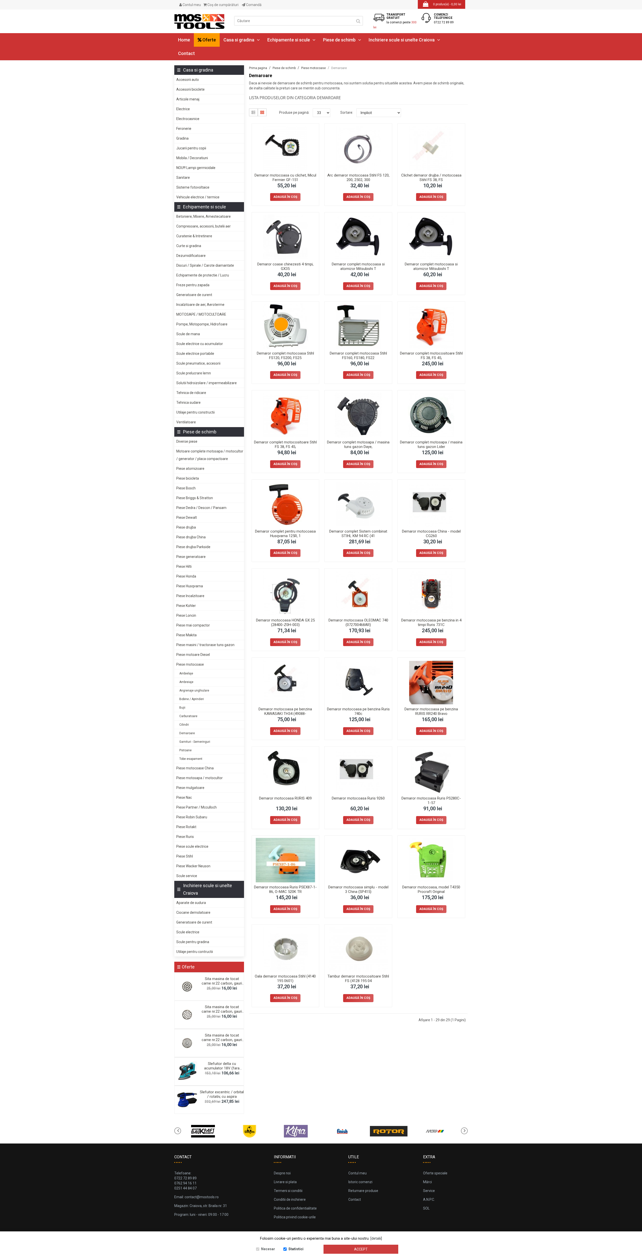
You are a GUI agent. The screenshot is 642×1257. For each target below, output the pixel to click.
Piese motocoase (190, 664)
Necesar (268, 1249)
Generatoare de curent (194, 295)
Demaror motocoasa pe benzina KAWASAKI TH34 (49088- (285, 711)
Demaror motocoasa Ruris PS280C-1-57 (431, 800)
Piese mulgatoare (190, 788)
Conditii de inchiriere (290, 1199)
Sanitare (183, 178)
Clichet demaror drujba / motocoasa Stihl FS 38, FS (431, 177)
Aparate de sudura (191, 903)
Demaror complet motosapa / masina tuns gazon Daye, (358, 444)
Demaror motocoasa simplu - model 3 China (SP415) (358, 889)
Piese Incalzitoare (190, 596)
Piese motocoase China (195, 768)
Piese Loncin (186, 615)
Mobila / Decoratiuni (192, 158)
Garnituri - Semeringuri (194, 742)
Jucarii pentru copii (191, 148)
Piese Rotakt (186, 827)
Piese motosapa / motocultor (199, 778)
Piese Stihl (184, 856)
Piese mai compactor (193, 625)
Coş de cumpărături (222, 5)
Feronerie (183, 129)
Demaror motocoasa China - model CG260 (431, 533)
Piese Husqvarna (189, 586)
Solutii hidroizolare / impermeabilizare (206, 383)
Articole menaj (187, 99)
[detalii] (376, 1238)
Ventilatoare (186, 422)
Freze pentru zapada (192, 285)
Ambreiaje (186, 682)
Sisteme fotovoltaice (192, 187)
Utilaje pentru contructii (194, 952)
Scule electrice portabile (195, 354)
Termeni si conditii (288, 1191)
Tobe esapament (190, 759)
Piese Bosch (186, 488)
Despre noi (282, 1173)
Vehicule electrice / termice (197, 197)
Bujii (182, 707)
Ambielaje (186, 673)
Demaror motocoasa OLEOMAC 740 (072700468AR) (358, 622)
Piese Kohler (186, 606)
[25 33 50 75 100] (321, 112)
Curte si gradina (188, 246)
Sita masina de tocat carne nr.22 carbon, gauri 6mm (222, 1040)
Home (184, 39)
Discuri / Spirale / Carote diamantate (205, 265)
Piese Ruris (185, 837)
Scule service (186, 876)
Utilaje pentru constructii (195, 412)
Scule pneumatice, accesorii (198, 363)
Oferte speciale (435, 1173)
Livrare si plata (285, 1182)
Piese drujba (186, 527)
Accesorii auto (187, 80)
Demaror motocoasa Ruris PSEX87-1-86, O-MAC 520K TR (285, 889)
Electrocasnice (187, 119)
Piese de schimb (339, 39)
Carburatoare (188, 716)
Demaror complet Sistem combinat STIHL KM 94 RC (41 (358, 533)
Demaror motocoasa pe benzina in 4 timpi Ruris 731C (431, 622)
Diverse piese (186, 441)
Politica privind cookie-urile (295, 1217)
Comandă (253, 5)
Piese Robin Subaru (191, 817)
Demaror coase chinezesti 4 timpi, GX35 (285, 266)
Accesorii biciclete (190, 89)
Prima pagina (258, 68)
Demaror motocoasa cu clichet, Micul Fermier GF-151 (285, 177)
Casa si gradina (238, 39)
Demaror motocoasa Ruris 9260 (358, 798)
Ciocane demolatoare (193, 912)
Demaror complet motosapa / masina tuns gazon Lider (431, 444)
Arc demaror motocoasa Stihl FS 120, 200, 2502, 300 (358, 177)
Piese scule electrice (192, 846)
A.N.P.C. (429, 1199)
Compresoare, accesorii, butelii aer (203, 226)
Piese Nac (184, 797)
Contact (186, 53)
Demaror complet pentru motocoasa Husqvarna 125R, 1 (285, 533)
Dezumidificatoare (191, 256)
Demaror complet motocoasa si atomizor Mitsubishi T (358, 266)
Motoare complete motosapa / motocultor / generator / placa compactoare (209, 455)
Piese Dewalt (186, 518)
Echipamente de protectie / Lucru (202, 275)
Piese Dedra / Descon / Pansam (201, 508)
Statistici (295, 1249)
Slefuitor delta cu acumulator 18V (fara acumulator (221, 1068)
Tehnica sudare (188, 403)
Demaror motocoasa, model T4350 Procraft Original (431, 889)
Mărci (427, 1182)
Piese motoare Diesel (193, 655)
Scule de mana (188, 334)
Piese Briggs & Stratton (194, 498)
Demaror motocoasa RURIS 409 (285, 798)
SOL (426, 1208)
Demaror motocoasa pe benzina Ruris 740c (358, 711)
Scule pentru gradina (192, 942)
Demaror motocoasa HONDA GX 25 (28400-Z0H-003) (285, 622)
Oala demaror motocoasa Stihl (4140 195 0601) (285, 978)
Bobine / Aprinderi (191, 699)
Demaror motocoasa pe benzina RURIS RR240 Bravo (431, 711)
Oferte (208, 39)
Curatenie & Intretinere (194, 236)
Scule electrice (187, 932)
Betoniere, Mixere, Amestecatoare (203, 216)
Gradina (182, 138)
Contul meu (191, 5)
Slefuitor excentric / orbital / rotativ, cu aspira (222, 1094)
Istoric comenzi (360, 1182)
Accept (361, 1249)
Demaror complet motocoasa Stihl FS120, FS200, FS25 (285, 355)
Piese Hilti (184, 566)
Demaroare (187, 733)
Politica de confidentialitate (295, 1208)
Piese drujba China (191, 537)
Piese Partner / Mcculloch (196, 807)
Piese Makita (186, 635)
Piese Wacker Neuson (193, 866)
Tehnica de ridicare (191, 393)
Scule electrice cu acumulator (199, 344)
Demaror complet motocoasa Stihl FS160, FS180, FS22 (358, 355)
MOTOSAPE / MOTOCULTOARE (201, 314)
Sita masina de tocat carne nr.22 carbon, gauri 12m (222, 1011)
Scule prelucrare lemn (193, 373)
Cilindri (184, 724)
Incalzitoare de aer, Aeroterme (200, 305)
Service (429, 1191)
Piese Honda (186, 576)
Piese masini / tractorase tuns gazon (205, 645)
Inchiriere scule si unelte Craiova (402, 39)
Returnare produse (363, 1191)
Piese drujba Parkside (193, 547)
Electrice (183, 109)
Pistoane (185, 750)
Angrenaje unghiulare (194, 690)
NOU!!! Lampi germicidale (195, 168)
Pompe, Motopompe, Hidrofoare (201, 324)
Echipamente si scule (288, 39)
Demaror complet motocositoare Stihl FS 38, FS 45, (431, 355)
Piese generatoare (191, 557)
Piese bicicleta (187, 478)
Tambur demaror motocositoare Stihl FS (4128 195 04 (358, 978)
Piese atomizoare (190, 469)
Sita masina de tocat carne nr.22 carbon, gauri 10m (222, 983)
